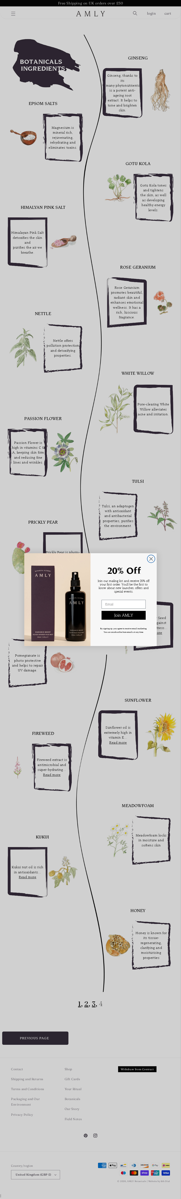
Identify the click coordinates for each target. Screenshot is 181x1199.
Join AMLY (123, 615)
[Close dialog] (151, 559)
